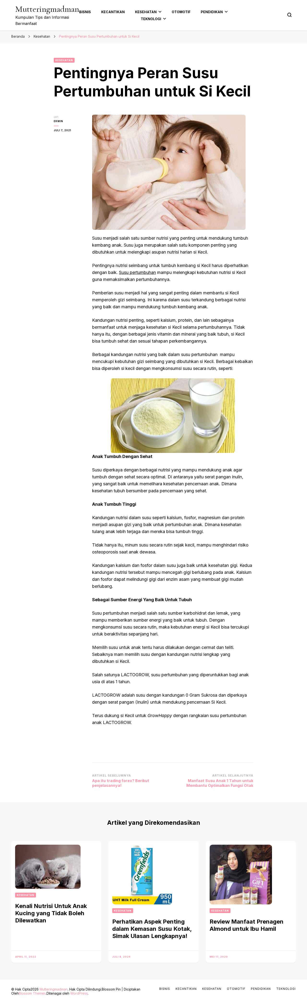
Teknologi (151, 19)
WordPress (79, 993)
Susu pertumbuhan (137, 272)
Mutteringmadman (47, 9)
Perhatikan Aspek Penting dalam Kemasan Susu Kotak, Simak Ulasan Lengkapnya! (152, 928)
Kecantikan (113, 12)
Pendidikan (212, 12)
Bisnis (85, 12)
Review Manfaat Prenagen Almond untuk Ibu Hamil (246, 925)
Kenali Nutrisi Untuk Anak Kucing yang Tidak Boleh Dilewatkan (51, 913)
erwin (58, 121)
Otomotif (181, 12)
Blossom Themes (32, 993)
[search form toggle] (289, 15)
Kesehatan (146, 12)
